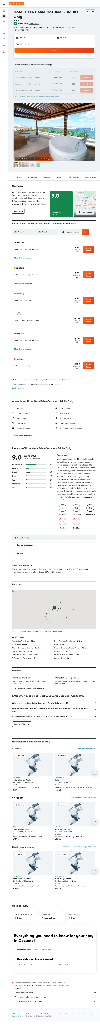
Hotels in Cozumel (61, 964)
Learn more (69, 380)
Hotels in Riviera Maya (85, 1014)
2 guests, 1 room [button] (22, 44)
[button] (4, 3)
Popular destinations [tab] (43, 949)
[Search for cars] (4, 21)
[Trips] (4, 45)
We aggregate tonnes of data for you (30, 997)
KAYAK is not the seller (24, 992)
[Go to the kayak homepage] (16, 3)
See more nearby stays (87, 748)
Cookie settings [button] (18, 388)
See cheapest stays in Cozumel (83, 797)
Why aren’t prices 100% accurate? (29, 1001)
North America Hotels (35, 1014)
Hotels (23, 1014)
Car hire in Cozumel (25, 964)
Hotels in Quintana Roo (67, 1014)
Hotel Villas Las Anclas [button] (22, 780)
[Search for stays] (4, 16)
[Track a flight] (4, 38)
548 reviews (34, 23)
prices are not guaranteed (60, 985)
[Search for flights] (4, 11)
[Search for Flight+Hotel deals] (4, 26)
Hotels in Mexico (51, 1014)
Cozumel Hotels (17, 1016)
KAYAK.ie (15, 1014)
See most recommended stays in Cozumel (79, 847)
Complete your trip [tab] (23, 949)
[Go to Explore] (4, 33)
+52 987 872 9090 (21, 30)
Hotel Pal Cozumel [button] (62, 829)
